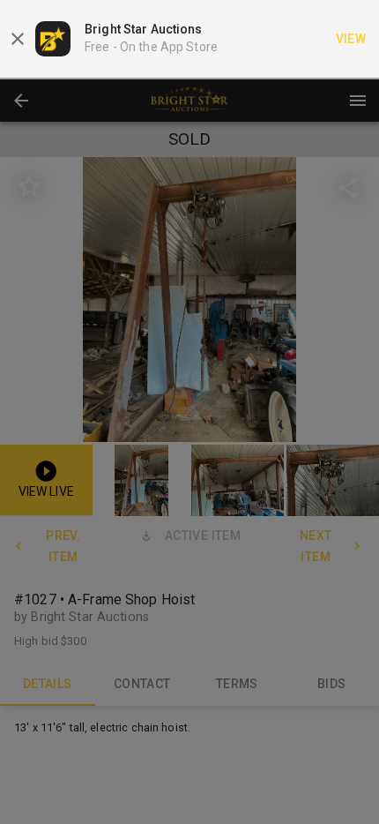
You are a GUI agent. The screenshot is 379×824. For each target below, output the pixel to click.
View (351, 39)
